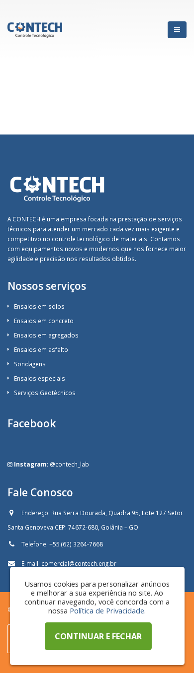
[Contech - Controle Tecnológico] (34, 29)
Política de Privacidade (107, 610)
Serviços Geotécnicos (45, 393)
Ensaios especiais (39, 378)
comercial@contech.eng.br (78, 563)
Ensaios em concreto (44, 321)
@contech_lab (69, 464)
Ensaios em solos (39, 306)
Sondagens (30, 364)
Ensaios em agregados (46, 335)
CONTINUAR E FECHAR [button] (98, 636)
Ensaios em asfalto (41, 349)
